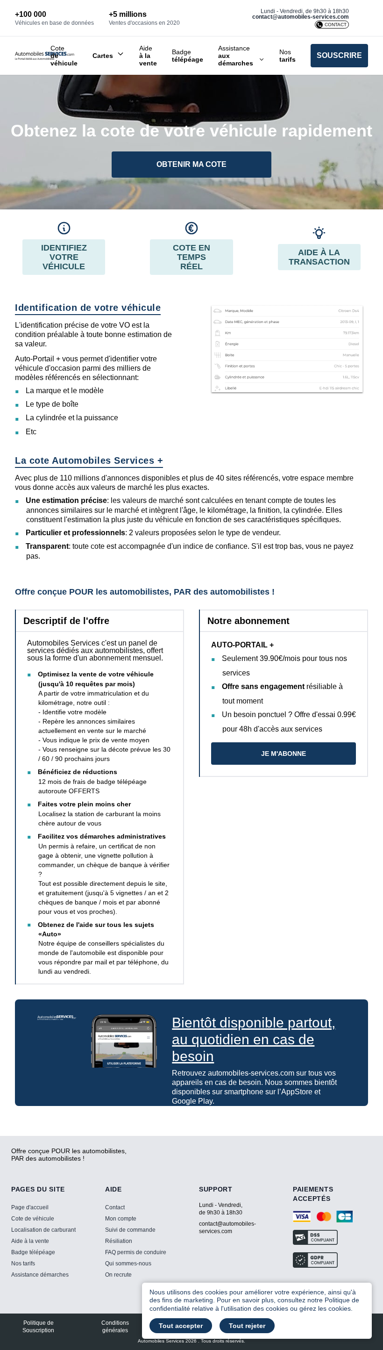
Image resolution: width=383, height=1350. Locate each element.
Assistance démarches (40, 1274)
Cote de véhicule (32, 1218)
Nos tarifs (23, 1263)
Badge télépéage (33, 1252)
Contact (115, 1207)
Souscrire (339, 55)
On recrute (118, 1274)
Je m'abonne (283, 753)
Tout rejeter (247, 1325)
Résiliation (118, 1241)
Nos (287, 55)
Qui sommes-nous (128, 1263)
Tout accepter (181, 1325)
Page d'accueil (30, 1207)
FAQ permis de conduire (135, 1252)
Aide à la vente (30, 1241)
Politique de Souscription (38, 1327)
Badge (187, 55)
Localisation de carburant (43, 1230)
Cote (64, 55)
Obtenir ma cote (191, 164)
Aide (148, 55)
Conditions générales (115, 1327)
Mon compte (120, 1218)
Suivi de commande (130, 1230)
